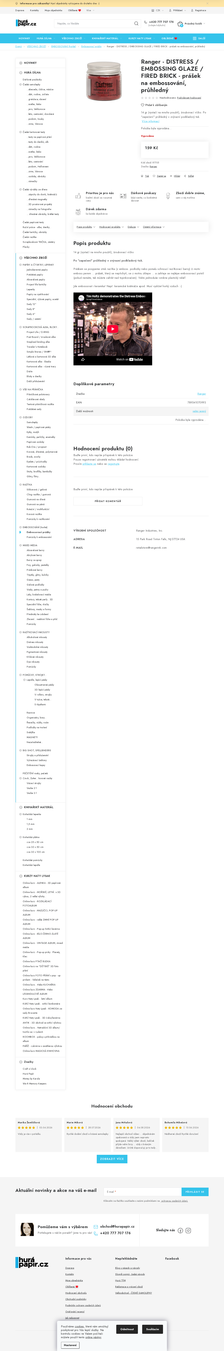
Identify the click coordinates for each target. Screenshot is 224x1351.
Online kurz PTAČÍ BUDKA (37, 961)
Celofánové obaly (36, 399)
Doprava (19, 10)
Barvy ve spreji (34, 560)
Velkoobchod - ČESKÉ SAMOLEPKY (133, 1293)
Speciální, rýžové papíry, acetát (43, 299)
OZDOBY (28, 417)
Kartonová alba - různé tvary (41, 366)
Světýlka (31, 732)
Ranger (153, 166)
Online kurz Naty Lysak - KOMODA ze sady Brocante (42, 1011)
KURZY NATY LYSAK (37, 876)
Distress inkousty (35, 642)
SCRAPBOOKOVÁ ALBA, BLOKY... (41, 327)
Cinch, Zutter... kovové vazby (37, 778)
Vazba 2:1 (32, 788)
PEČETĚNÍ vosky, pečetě (35, 773)
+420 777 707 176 (161, 22)
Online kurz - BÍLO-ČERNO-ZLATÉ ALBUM (40, 936)
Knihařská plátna (31, 837)
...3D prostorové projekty (39, 204)
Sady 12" (31, 304)
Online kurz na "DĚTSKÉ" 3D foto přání (41, 968)
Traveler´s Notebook (37, 346)
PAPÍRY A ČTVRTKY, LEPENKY (38, 264)
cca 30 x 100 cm (36, 852)
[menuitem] (24, 38)
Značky (28, 1062)
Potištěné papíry (35, 274)
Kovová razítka (34, 514)
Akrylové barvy (34, 555)
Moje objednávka (53, 10)
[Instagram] (188, 1230)
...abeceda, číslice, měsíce (40, 89)
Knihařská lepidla (31, 865)
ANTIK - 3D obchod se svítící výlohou (42, 1022)
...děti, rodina (34, 146)
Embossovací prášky (38, 532)
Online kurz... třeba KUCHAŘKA (39, 984)
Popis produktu (84, 227)
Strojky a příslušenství (38, 755)
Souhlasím (152, 1329)
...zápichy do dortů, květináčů (42, 194)
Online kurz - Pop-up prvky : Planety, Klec (41, 954)
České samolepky (31, 84)
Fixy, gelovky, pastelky (38, 565)
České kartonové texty (34, 132)
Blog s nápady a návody (127, 1268)
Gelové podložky (35, 584)
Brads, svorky (34, 456)
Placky (26, 247)
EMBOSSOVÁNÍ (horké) (35, 527)
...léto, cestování (35, 161)
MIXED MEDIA (30, 545)
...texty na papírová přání (39, 137)
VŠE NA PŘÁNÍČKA (33, 389)
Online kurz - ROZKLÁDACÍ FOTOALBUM (37, 903)
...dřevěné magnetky (37, 199)
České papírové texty (33, 222)
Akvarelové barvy (35, 550)
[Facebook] (180, 1230)
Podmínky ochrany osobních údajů (83, 1305)
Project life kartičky (36, 284)
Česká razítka (30, 237)
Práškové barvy (34, 570)
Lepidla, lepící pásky (37, 679)
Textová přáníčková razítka (40, 404)
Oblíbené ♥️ (74, 10)
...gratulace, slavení (36, 99)
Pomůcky (31, 624)
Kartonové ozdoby (36, 466)
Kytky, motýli (33, 432)
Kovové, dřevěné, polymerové (42, 451)
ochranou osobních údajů (174, 1201)
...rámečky (32, 181)
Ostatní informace (152, 227)
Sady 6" (31, 314)
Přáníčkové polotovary (38, 394)
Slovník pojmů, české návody (130, 1274)
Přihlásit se (195, 1192)
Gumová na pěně (35, 504)
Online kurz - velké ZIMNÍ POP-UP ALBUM (40, 922)
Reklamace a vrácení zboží (129, 1286)
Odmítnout (127, 1329)
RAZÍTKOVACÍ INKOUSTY (36, 632)
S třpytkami (40, 704)
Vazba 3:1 (32, 793)
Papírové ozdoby (35, 442)
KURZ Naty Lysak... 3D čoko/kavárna (41, 1017)
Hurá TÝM (120, 1280)
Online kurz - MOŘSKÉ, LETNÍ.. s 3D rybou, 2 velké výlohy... (42, 894)
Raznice (31, 712)
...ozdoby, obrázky (36, 176)
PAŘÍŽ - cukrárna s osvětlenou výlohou (42, 1046)
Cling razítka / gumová (39, 494)
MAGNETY (32, 737)
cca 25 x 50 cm (35, 842)
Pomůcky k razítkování (38, 519)
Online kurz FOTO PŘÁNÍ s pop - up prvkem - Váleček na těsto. (42, 977)
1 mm (29, 819)
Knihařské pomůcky (32, 860)
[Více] (199, 38)
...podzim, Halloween (38, 166)
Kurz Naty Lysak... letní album (37, 998)
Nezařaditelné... (35, 742)
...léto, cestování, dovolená (40, 114)
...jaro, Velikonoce (36, 109)
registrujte (113, 464)
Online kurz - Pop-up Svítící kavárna (41, 929)
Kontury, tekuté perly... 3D (40, 599)
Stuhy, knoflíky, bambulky (39, 471)
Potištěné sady (34, 409)
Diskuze (132, 227)
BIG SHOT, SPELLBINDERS (37, 750)
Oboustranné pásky (44, 684)
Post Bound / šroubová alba (41, 337)
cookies (79, 1326)
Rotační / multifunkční (38, 509)
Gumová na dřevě (36, 499)
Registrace (200, 10)
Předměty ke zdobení (38, 614)
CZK (158, 10)
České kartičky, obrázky (35, 232)
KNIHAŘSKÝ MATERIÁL (38, 807)
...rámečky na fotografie (39, 209)
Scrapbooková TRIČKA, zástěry (39, 242)
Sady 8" (31, 309)
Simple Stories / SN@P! (39, 351)
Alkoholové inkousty (37, 637)
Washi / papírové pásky (39, 427)
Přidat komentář (108, 501)
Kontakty (34, 10)
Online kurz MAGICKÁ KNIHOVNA (41, 1051)
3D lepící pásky (42, 689)
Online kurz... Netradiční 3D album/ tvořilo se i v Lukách (41, 1030)
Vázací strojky (34, 783)
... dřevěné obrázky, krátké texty (43, 214)
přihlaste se (89, 464)
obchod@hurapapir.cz (117, 1226)
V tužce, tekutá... (43, 699)
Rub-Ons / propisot (36, 447)
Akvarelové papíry (36, 279)
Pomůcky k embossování (39, 537)
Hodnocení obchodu (112, 1106)
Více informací (150, 121)
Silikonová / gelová (37, 489)
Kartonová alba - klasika (39, 361)
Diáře (29, 371)
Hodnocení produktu (110, 227)
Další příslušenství (36, 381)
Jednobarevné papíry (37, 269)
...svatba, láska (34, 104)
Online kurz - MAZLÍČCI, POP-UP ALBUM (40, 912)
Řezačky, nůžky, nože (37, 722)
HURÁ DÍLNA (32, 72)
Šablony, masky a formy (39, 609)
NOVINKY (30, 63)
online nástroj (93, 1337)
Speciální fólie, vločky (38, 604)
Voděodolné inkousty (37, 647)
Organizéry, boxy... (36, 717)
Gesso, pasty (33, 579)
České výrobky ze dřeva (35, 189)
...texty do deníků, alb (38, 142)
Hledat (136, 23)
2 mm (30, 829)
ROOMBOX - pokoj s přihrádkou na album (41, 1039)
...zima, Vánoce (35, 124)
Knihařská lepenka (32, 814)
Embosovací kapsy (36, 765)
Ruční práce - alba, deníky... (37, 227)
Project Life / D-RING (38, 332)
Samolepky (32, 422)
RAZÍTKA (27, 484)
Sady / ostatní (34, 319)
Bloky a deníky (34, 376)
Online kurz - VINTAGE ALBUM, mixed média (43, 945)
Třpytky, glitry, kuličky (38, 574)
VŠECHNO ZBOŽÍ (35, 258)
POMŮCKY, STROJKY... (34, 675)
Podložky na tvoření (37, 727)
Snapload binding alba (38, 342)
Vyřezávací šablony (37, 760)
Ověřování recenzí (75, 1311)
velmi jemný (199, 411)
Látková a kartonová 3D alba (41, 356)
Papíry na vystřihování (38, 294)
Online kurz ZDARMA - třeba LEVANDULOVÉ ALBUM (37, 991)
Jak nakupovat (72, 1318)
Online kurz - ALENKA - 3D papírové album (42, 885)
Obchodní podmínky (75, 1299)
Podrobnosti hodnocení (189, 97)
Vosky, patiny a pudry (37, 589)
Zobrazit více (112, 1159)
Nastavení (70, 1345)
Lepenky (31, 289)
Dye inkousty (33, 661)
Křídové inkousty (35, 657)
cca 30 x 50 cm (35, 847)
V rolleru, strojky (43, 694)
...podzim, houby (35, 119)
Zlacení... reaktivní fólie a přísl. (42, 619)
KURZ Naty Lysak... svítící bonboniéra (41, 1003)
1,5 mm (30, 824)
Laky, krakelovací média (39, 594)
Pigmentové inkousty (37, 652)
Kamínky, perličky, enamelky (41, 437)
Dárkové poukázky (32, 79)
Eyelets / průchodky (37, 461)
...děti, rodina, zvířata (38, 94)
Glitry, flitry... (33, 476)
